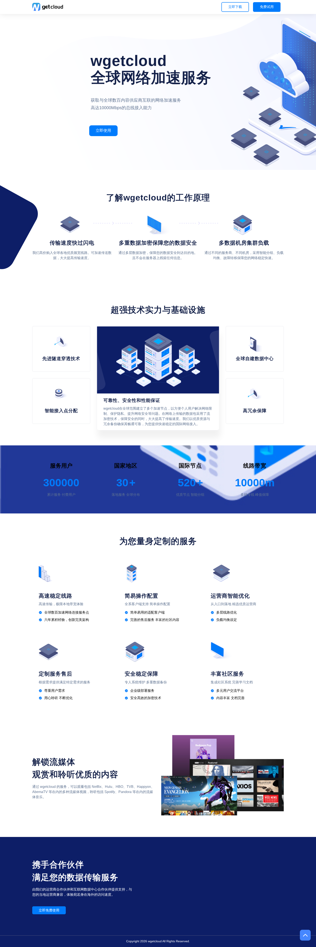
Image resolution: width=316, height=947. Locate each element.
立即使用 (103, 130)
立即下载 (235, 7)
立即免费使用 (49, 910)
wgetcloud (155, 941)
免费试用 (267, 7)
